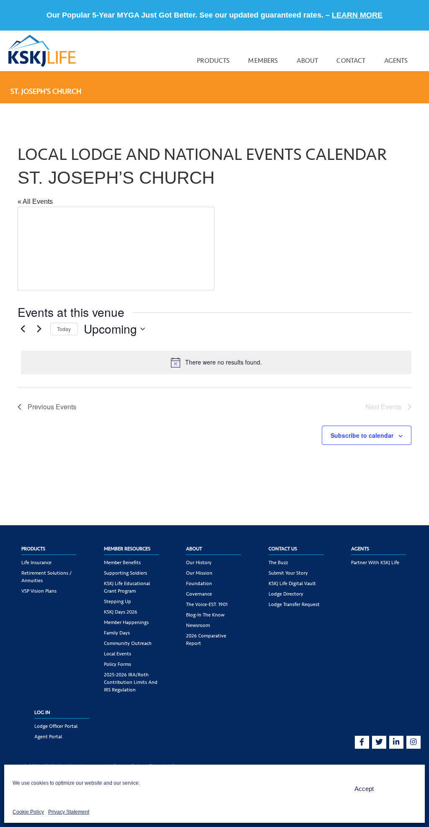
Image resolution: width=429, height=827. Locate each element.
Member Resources (127, 548)
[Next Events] (39, 329)
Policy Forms (117, 664)
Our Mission (199, 573)
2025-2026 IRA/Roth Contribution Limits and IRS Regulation (131, 682)
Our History (199, 562)
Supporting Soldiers (125, 573)
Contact (350, 60)
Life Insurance (36, 562)
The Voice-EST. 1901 (206, 604)
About (307, 60)
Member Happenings (126, 622)
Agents (396, 60)
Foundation (199, 583)
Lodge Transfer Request (294, 604)
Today (64, 328)
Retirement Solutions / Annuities (46, 576)
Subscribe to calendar (362, 435)
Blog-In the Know (205, 615)
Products (213, 60)
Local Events (117, 653)
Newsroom (198, 625)
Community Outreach (128, 643)
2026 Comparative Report (206, 639)
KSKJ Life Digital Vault (292, 583)
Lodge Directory (286, 594)
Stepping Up (117, 601)
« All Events (35, 201)
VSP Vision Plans (39, 591)
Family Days (117, 633)
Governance (199, 594)
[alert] (216, 362)
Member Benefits (122, 562)
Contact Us (283, 548)
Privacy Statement (68, 812)
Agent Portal (48, 736)
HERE (335, 15)
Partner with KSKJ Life (375, 562)
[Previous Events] (23, 329)
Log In (42, 712)
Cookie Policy (28, 812)
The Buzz (278, 562)
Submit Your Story (288, 573)
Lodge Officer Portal (56, 726)
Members (263, 60)
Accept (364, 788)
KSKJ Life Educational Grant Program (127, 587)
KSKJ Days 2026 (120, 612)
